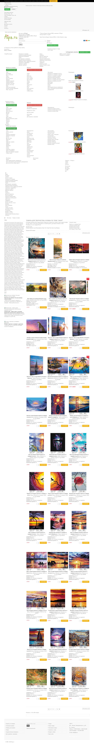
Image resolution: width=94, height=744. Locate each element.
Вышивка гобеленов (52, 141)
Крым (21, 248)
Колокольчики (11, 247)
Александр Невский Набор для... (78, 153)
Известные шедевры (12, 245)
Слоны (17, 279)
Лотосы (9, 252)
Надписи (8, 143)
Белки (5, 226)
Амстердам (17, 222)
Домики (5, 238)
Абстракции (6, 222)
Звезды (11, 242)
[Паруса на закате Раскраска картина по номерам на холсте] (79, 560)
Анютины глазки (7, 223)
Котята (12, 248)
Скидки (49, 723)
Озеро (11, 263)
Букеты (17, 226)
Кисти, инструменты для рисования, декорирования (17, 161)
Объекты (8, 119)
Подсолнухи (29, 84)
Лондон (5, 252)
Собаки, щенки (30, 90)
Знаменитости (17, 243)
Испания (9, 246)
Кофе (15, 248)
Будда (14, 226)
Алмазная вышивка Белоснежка (54, 109)
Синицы (15, 278)
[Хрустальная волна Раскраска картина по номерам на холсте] (36, 248)
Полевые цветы (13, 268)
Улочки (20, 283)
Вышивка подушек (51, 140)
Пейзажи (20, 266)
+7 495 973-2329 (83, 729)
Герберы (18, 230)
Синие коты (11, 278)
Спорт (9, 282)
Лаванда (16, 250)
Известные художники (10, 87)
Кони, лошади (30, 78)
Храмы (17, 286)
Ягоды (16, 289)
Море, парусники (9, 89)
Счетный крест (51, 135)
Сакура (14, 274)
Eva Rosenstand (30, 150)
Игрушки (6, 245)
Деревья (10, 235)
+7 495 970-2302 (76, 729)
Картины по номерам (10, 723)
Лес (9, 251)
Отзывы (6, 25)
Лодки (21, 251)
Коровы (5, 248)
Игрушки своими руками (10, 196)
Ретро (19, 272)
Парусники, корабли (10, 141)
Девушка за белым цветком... (78, 90)
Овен (28, 143)
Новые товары (51, 725)
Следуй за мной (12, 279)
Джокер (9, 236)
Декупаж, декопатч (9, 190)
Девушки (6, 233)
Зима (7, 85)
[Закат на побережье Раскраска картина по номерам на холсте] (79, 521)
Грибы (14, 232)
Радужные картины (18, 271)
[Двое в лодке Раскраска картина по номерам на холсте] (36, 560)
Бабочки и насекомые (10, 134)
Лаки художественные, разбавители (55, 87)
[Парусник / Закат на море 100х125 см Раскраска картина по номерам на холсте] (79, 326)
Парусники (13, 266)
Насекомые (20, 259)
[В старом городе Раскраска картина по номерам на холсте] (79, 638)
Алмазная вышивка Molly (53, 111)
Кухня (13, 250)
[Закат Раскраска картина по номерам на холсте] (36, 599)
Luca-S (28, 154)
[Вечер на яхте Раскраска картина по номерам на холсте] (36, 638)
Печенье (9, 267)
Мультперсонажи (16, 257)
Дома (13, 237)
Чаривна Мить (30, 146)
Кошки (18, 248)
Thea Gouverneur (30, 155)
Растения (10, 272)
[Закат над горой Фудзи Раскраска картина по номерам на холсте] (79, 443)
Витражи (7, 204)
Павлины (18, 264)
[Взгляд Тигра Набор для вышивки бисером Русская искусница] (78, 136)
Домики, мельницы (10, 84)
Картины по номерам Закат (75, 224)
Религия (16, 272)
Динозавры (20, 236)
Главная (7, 176)
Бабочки (9, 225)
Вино (23, 227)
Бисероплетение (51, 132)
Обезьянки (9, 262)
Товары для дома (9, 207)
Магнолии (13, 253)
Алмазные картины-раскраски (54, 77)
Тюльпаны (16, 283)
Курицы (10, 250)
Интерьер (22, 245)
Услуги (6, 206)
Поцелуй (9, 269)
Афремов (21, 223)
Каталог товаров (8, 177)
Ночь (20, 261)
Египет (13, 240)
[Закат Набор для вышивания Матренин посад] (36, 287)
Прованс (22, 269)
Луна (16, 252)
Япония (22, 289)
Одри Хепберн (17, 262)
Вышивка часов (51, 144)
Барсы (20, 225)
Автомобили (12, 222)
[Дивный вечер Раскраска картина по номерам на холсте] (58, 365)
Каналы (16, 246)
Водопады (14, 228)
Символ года (20, 277)
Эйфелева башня (8, 289)
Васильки (8, 227)
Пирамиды (16, 267)
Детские (7, 112)
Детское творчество (9, 194)
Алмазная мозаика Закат (74, 225)
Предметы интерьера (10, 135)
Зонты (21, 243)
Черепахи (12, 288)
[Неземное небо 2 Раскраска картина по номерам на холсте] (36, 677)
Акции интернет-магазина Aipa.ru (12, 213)
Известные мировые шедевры (12, 151)
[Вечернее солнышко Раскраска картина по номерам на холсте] (79, 599)
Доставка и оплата (8, 24)
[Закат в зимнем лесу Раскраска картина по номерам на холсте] (58, 287)
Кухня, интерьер (9, 78)
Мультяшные (29, 79)
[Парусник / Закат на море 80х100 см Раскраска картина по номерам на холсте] (36, 365)
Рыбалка (6, 274)
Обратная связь (7, 21)
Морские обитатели (14, 256)
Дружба (9, 240)
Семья (9, 277)
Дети (17, 235)
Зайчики (21, 241)
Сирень (28, 82)
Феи (5, 284)
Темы (5, 220)
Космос (9, 248)
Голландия (10, 231)
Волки (5, 230)
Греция (11, 232)
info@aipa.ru (75, 732)
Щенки (21, 288)
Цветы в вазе (18, 287)
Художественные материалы (11, 185)
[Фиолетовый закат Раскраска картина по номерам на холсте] (58, 443)
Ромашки (13, 273)
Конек (28, 136)
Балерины (14, 225)
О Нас (5, 22)
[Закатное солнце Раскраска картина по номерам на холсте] (36, 404)
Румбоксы (42, 55)
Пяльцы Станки (51, 133)
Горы (9, 232)
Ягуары (19, 289)
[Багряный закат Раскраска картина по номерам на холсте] (79, 482)
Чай (9, 288)
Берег (8, 226)
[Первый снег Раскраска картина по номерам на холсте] (36, 482)
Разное (7, 113)
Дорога (9, 238)
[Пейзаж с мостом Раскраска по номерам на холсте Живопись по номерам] (79, 404)
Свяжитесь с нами (52, 729)
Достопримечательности (16, 238)
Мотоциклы (6, 257)
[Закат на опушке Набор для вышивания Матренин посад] (58, 248)
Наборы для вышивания (10, 181)
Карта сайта (50, 734)
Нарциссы (15, 259)
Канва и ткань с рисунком (53, 134)
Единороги (19, 240)
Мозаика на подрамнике (32, 108)
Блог (5, 292)
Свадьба (15, 276)
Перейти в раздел (11, 69)
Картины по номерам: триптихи (54, 78)
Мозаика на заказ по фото (34, 105)
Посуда (5, 269)
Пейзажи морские (9, 82)
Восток (7, 136)
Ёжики (22, 240)
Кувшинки (6, 250)
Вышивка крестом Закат (74, 226)
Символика (6, 278)
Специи (5, 282)
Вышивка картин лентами (53, 139)
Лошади (12, 252)
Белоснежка (29, 134)
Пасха (17, 266)
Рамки (49, 84)
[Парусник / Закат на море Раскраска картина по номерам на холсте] (58, 326)
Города (17, 231)
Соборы (13, 281)
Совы (28, 74)
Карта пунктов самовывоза (10, 32)
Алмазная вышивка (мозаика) (25, 55)
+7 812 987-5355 (80, 730)
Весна (20, 227)
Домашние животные (18, 237)
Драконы (6, 240)
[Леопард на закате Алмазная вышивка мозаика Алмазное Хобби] (36, 326)
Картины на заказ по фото (34, 69)
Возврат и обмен (8, 211)
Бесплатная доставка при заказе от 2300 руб (67, 169)
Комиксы (16, 247)
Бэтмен (21, 226)
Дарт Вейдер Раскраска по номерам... (80, 99)
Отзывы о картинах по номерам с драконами (13, 324)
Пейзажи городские (10, 80)
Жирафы (18, 241)
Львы (18, 252)
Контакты (6, 28)
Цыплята (6, 288)
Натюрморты (7, 261)
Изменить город (63, 37)
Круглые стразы (30, 112)
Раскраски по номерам (23, 53)
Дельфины (19, 233)
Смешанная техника (52, 138)
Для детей (6, 237)
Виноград (6, 228)
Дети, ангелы (9, 117)
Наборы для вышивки (10, 727)
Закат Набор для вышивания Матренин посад (36, 298)
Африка (6, 225)
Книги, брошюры (8, 205)
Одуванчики (6, 263)
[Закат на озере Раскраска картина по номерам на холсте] (58, 560)
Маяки (5, 254)
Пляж (20, 267)
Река (13, 272)
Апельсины (13, 223)
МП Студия (29, 141)
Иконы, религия (30, 88)
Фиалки (7, 284)
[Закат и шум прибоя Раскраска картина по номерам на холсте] (58, 638)
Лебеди (20, 250)
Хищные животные (12, 286)
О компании (7, 210)
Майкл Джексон (18, 253)
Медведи (9, 254)
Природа (8, 79)
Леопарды (6, 251)
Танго (19, 282)
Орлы (16, 263)
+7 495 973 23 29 (7, 4)
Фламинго (12, 284)
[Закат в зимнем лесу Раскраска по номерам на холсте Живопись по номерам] (79, 677)
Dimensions (29, 148)
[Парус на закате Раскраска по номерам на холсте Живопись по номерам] (79, 365)
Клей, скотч (7, 199)
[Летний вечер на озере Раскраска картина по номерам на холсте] (58, 599)
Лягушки (8, 253)
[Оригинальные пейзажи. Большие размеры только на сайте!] (14, 296)
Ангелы (21, 222)
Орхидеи (20, 263)
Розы (28, 87)
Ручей (20, 273)
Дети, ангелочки (9, 74)
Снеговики (6, 281)
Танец (22, 282)
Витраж (10, 228)
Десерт (14, 235)
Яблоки (13, 289)
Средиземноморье (14, 282)
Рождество (6, 273)
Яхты (5, 291)
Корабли (20, 247)
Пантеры (6, 266)
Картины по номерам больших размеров (56, 79)
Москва (19, 256)
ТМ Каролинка (30, 133)
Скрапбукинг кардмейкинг (10, 187)
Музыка (7, 77)
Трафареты (7, 200)
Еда (15, 240)
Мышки (15, 258)
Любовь (21, 252)
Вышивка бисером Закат (74, 227)
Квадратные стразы (31, 110)
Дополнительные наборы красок (12, 163)
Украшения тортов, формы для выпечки (13, 186)
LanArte (28, 153)
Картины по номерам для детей (54, 80)
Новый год (17, 261)
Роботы (22, 272)
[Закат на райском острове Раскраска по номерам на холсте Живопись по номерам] (36, 521)
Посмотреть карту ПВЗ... (24, 37)
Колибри (6, 247)
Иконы (7, 133)
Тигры (13, 283)
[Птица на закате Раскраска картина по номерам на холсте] (58, 482)
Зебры (14, 242)
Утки (23, 283)
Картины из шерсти (9, 189)
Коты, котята (29, 77)
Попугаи (18, 268)
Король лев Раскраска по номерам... (76, 80)
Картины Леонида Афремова (12, 88)
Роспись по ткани (9, 201)
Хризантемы (21, 286)
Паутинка (29, 144)
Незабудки (12, 261)
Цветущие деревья (8, 287)
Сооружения (20, 281)
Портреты (22, 268)
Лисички (17, 251)
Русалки (17, 273)
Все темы (9, 217)
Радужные (29, 89)
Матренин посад (30, 138)
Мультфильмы (7, 258)
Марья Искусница (30, 139)
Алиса (28, 132)
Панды (22, 264)
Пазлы (41, 53)
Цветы (28, 85)
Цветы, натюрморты (10, 150)
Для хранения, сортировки (32, 116)
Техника (9, 283)
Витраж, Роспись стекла (10, 202)
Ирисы (5, 246)
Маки (28, 83)
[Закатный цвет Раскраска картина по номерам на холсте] (79, 287)
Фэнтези (6, 286)
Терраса (6, 283)
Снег (20, 279)
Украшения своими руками (10, 197)
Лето (12, 251)
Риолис (28, 145)
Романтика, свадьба (10, 149)
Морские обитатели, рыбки (11, 118)
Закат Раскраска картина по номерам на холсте (37, 610)
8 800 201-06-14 (7, 2)
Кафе (22, 246)
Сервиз (12, 277)
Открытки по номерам (8, 264)
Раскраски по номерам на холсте (55, 73)
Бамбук (17, 225)
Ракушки (6, 272)
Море (8, 256)
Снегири (23, 279)
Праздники (8, 145)
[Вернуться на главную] (4, 218)
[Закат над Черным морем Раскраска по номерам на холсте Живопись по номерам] (36, 443)
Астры (17, 223)
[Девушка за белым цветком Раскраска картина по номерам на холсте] (78, 86)
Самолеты (18, 274)
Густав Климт (19, 232)
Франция (16, 284)
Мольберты (50, 83)
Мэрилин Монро (20, 258)
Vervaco (28, 156)
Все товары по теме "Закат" (75, 229)
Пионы (28, 80)
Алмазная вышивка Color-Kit (53, 108)
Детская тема (9, 138)
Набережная (6, 259)
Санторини (11, 276)
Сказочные (6, 279)
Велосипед (12, 227)
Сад (12, 274)
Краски (49, 85)
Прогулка (6, 271)
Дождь (10, 237)
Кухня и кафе (9, 108)
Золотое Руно (30, 135)
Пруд (9, 271)
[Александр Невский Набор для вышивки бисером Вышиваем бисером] (78, 148)
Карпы (19, 246)
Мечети (17, 254)
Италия (12, 246)
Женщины (9, 241)
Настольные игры (9, 195)
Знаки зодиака (11, 243)
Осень (23, 263)
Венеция (17, 227)
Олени (13, 263)
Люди (7, 75)
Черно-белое (17, 288)
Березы (11, 226)
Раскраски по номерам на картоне (55, 74)
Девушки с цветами (12, 233)
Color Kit (28, 149)
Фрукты (19, 284)
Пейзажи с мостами (10, 83)
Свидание (19, 276)
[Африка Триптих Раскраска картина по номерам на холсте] (79, 248)
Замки (8, 242)
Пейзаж (7, 144)
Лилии (14, 251)
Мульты (12, 258)
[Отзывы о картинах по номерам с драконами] (14, 322)
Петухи (5, 267)
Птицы (28, 73)
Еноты (5, 241)
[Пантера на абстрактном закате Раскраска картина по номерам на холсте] (58, 404)
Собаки (10, 281)
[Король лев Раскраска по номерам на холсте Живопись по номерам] (78, 76)
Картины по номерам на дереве (54, 75)
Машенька (29, 140)
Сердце (15, 277)
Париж (9, 266)
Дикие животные (14, 236)
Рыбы (9, 274)
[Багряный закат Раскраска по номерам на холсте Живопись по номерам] (58, 521)
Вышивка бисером (51, 136)
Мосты (22, 256)
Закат (5, 242)
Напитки (11, 259)
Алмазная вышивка (10, 725)
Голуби (14, 231)
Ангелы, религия (9, 132)
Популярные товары (52, 727)
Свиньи (5, 277)
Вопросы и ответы (9, 212)
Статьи (5, 26)
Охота (15, 264)
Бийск (7, 5)
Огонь (12, 262)
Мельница (13, 254)
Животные (29, 75)
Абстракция (8, 73)
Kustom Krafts (30, 151)
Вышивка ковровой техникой (54, 143)
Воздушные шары (20, 228)
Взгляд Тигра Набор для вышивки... (79, 142)
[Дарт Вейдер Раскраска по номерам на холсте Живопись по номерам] (78, 95)
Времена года (13, 230)
